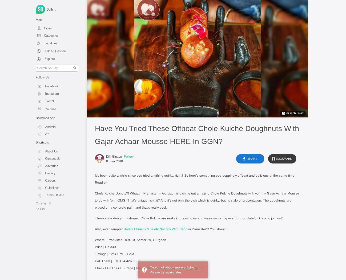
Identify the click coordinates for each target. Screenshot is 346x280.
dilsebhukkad (295, 113)
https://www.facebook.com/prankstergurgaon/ (169, 268)
